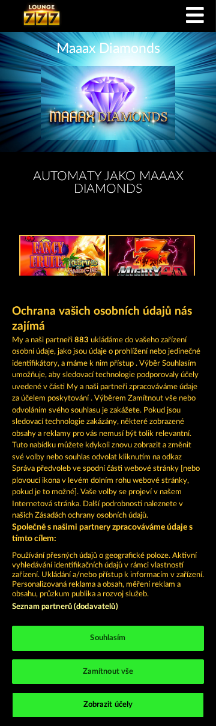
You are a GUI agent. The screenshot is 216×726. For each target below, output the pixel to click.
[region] (108, 501)
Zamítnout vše (108, 672)
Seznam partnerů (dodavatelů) (65, 607)
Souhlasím (107, 638)
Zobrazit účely (108, 705)
